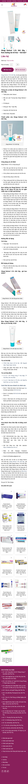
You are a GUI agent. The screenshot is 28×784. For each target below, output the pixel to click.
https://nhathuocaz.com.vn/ (10, 447)
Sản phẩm (9, 1)
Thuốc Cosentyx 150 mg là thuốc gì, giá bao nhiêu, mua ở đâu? (7, 550)
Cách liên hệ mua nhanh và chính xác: (13, 385)
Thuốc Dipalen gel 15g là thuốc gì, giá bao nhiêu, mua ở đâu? (21, 550)
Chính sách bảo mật (8, 748)
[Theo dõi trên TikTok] (8, 771)
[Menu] (2, 5)
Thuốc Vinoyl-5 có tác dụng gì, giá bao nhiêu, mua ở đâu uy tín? (21, 616)
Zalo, (25, 388)
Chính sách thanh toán (8, 741)
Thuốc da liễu (10, 60)
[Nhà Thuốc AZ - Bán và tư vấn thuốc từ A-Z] (14, 5)
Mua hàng (5, 762)
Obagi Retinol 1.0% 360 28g (8, 75)
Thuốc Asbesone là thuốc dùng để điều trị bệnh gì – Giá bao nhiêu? (7, 660)
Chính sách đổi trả (7, 746)
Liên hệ (24, 1)
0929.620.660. (17, 390)
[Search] (26, 4)
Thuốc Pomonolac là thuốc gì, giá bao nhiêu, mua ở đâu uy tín (7, 616)
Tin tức (4, 767)
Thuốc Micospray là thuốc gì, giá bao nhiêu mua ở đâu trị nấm (21, 638)
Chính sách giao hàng (8, 743)
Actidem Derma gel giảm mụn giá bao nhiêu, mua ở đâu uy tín (21, 572)
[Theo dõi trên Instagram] (5, 771)
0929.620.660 (17, 393)
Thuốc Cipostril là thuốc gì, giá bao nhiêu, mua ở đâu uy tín (21, 594)
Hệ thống (14, 1)
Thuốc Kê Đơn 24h (7, 751)
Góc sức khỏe (6, 765)
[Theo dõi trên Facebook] (2, 771)
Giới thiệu (4, 1)
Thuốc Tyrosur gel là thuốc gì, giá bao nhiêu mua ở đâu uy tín (7, 638)
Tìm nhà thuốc (21, 69)
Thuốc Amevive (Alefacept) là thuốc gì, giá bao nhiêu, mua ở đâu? (21, 506)
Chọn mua (8, 69)
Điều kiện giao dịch (7, 738)
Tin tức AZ (19, 1)
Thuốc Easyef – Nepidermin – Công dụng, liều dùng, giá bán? (7, 506)
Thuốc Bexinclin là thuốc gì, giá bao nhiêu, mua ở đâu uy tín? (7, 572)
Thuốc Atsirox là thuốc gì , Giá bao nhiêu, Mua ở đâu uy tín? (7, 594)
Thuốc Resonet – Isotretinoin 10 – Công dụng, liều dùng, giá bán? (21, 528)
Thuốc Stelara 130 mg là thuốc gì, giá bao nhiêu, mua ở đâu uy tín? (7, 528)
